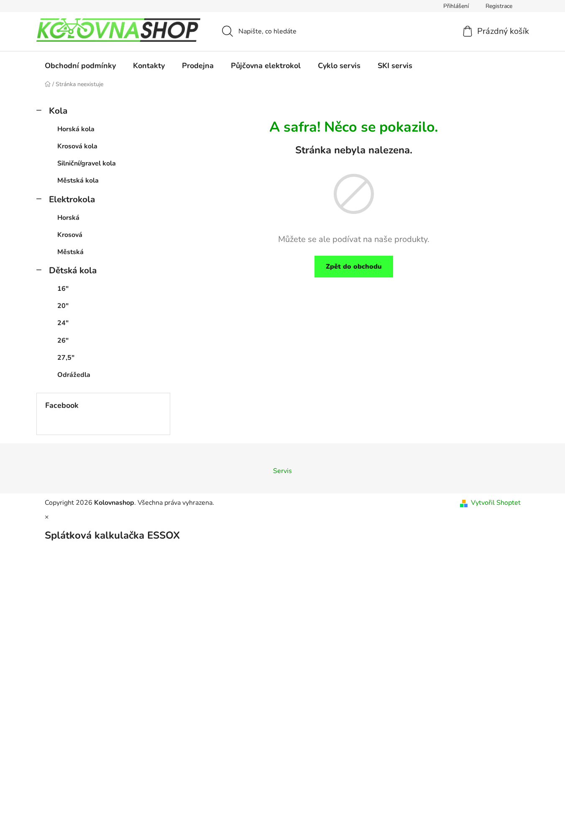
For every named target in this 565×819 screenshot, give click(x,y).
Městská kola (78, 180)
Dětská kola (73, 270)
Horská (68, 217)
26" (63, 340)
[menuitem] (80, 65)
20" (63, 305)
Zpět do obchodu (354, 266)
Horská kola (76, 129)
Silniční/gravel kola (86, 163)
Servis (282, 471)
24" (63, 323)
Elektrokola (72, 199)
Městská (70, 252)
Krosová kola (77, 146)
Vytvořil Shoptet (496, 502)
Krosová (69, 234)
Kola (58, 111)
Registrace (499, 6)
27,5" (65, 357)
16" (63, 288)
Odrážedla (73, 374)
